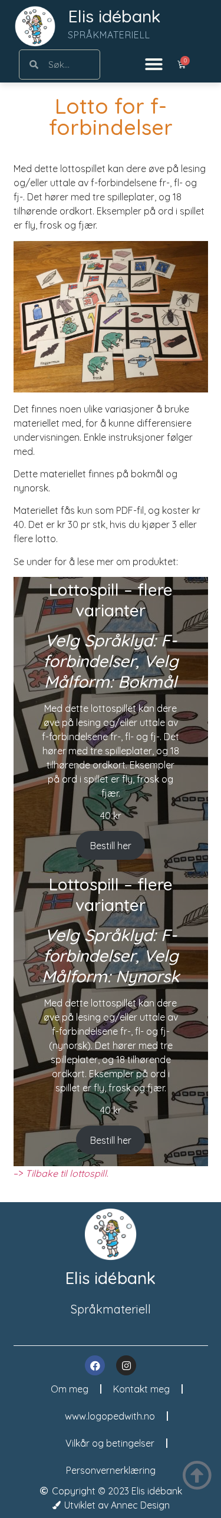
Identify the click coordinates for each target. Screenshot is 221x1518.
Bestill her (110, 846)
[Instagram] (126, 1365)
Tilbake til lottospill (66, 1173)
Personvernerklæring (111, 1470)
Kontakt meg (141, 1389)
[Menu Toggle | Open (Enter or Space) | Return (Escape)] (153, 64)
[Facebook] (95, 1365)
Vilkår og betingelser (109, 1443)
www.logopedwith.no (110, 1416)
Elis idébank (114, 16)
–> (19, 1173)
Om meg (69, 1389)
